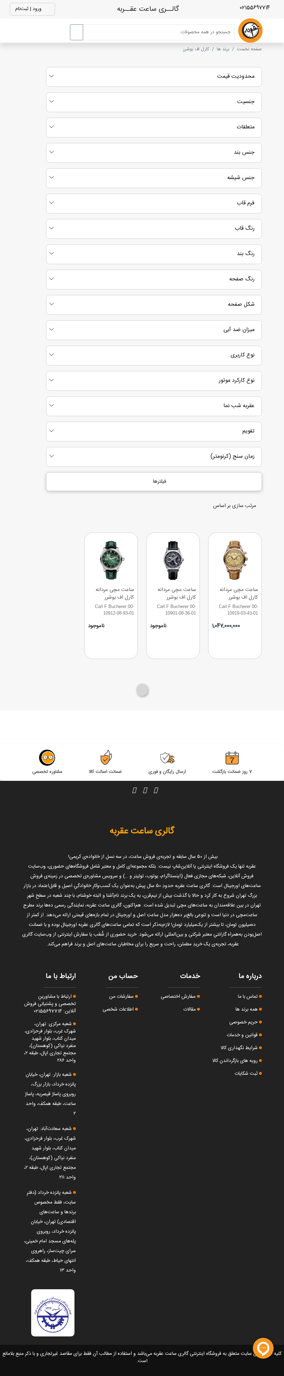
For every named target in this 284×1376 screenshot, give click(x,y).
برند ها (223, 49)
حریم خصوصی (244, 1022)
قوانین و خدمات (243, 1035)
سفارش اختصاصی (179, 997)
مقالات (190, 1009)
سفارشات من (122, 997)
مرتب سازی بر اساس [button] (235, 505)
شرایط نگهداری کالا (240, 1048)
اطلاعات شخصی (119, 1009)
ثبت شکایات (246, 1074)
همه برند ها (247, 1009)
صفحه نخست (249, 49)
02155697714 (256, 7)
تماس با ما (248, 997)
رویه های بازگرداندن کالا (235, 1061)
